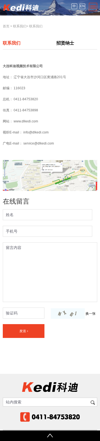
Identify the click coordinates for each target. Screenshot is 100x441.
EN (82, 6)
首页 (6, 26)
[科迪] (21, 7)
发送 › (23, 331)
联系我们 (19, 26)
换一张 (91, 314)
